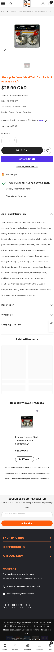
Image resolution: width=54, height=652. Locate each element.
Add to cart (22, 150)
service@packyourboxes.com (20, 593)
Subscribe (27, 523)
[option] (27, 35)
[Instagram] (13, 605)
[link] (13, 381)
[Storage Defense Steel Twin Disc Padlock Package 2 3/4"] (27, 421)
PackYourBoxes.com (19, 95)
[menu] (3, 3)
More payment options (27, 166)
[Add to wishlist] (47, 150)
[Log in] (43, 3)
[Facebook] (6, 605)
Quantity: (5, 133)
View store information (16, 196)
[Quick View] (37, 411)
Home (3, 11)
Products (12, 11)
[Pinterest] (21, 605)
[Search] (11, 3)
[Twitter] (29, 605)
